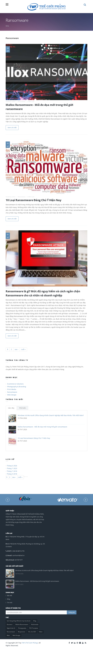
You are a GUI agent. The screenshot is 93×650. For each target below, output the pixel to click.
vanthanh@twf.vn (18, 555)
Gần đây (11, 408)
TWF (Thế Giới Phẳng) (30, 643)
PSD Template (33, 628)
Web (8, 635)
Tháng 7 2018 (12, 471)
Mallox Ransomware (21, 624)
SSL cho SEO (32, 632)
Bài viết (9, 595)
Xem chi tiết (12, 127)
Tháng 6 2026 (12, 466)
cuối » (23, 349)
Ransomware (21, 101)
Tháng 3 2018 (12, 474)
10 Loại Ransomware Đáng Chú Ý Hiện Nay (33, 200)
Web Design (11, 395)
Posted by (11, 101)
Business (9, 624)
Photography (22, 628)
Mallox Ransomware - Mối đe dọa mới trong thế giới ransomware (42, 427)
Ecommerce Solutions (15, 384)
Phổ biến (22, 408)
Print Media (11, 389)
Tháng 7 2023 (12, 468)
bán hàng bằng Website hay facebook (18, 621)
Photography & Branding (16, 386)
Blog (8, 599)
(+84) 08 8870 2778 (18, 551)
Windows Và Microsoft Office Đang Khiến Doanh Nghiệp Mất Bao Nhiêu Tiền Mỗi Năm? (51, 415)
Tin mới (9, 603)
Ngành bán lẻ (11, 628)
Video (40, 632)
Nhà (7, 26)
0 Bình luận (30, 101)
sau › (16, 349)
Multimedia (34, 624)
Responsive (21, 632)
